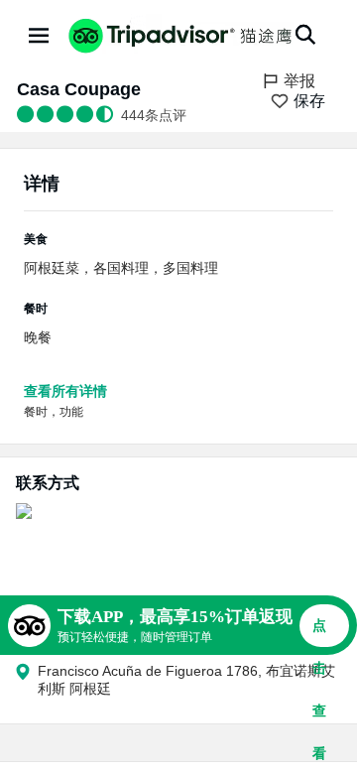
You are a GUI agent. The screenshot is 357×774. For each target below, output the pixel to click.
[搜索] (305, 35)
